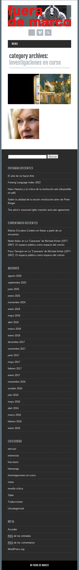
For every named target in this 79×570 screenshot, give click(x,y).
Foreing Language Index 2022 (24, 182)
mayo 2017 (14, 362)
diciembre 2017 (16, 342)
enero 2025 (14, 295)
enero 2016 (14, 428)
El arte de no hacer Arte (21, 176)
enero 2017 (14, 375)
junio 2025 (13, 289)
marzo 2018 (14, 328)
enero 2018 (14, 335)
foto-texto (13, 462)
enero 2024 (14, 309)
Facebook (31, 32)
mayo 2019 (14, 315)
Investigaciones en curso (22, 475)
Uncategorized (16, 508)
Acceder (12, 529)
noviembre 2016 (17, 381)
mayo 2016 (14, 401)
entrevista (13, 455)
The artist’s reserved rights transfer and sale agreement (38, 209)
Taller (11, 495)
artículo (12, 448)
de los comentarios (21, 542)
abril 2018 (13, 322)
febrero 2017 (15, 368)
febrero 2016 (15, 421)
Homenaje (13, 468)
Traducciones (15, 501)
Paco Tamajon (16, 251)
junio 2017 (13, 355)
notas (11, 482)
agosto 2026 (14, 275)
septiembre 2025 (17, 282)
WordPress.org (16, 549)
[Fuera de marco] (39, 25)
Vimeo (40, 32)
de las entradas (19, 536)
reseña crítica (15, 488)
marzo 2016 (14, 414)
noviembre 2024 (17, 302)
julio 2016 (13, 395)
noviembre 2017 (17, 348)
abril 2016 (13, 408)
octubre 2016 (15, 388)
